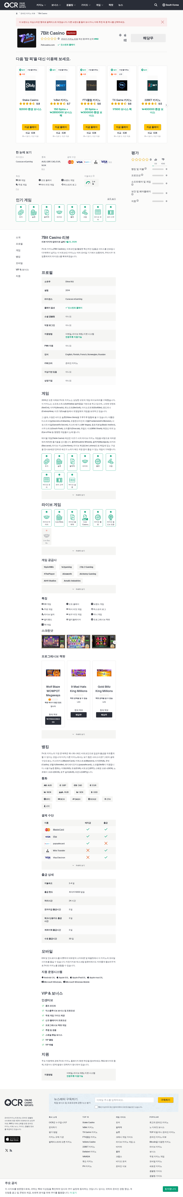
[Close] (162, 22)
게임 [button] (98, 4)
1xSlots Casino (89, 1142)
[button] (79, 495)
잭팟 (111, 4)
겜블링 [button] (70, 4)
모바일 (19, 263)
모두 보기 (111, 199)
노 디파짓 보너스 (157, 1127)
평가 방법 (53, 1132)
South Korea (172, 4)
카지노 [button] (40, 4)
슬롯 (118, 1132)
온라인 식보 (121, 1166)
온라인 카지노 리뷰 (69, 39)
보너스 (153, 1151)
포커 (118, 1122)
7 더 (17, 189)
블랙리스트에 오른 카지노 (60, 1142)
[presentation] (166, 105)
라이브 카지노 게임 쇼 (125, 1142)
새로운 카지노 (156, 1166)
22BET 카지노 (88, 1146)
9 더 (43, 169)
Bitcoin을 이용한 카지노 (160, 1142)
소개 (18, 237)
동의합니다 (170, 1188)
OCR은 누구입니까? (58, 1122)
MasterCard (58, 829)
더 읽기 (73, 1192)
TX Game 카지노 (90, 1132)
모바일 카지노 (156, 1161)
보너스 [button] (55, 4)
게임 (18, 250)
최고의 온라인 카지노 (159, 1122)
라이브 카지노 (156, 1146)
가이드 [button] (85, 4)
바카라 (119, 1146)
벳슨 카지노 (87, 1161)
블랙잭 (119, 1127)
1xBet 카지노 (88, 1127)
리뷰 (33, 132)
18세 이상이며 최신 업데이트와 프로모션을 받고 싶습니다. (120, 1107)
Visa (55, 836)
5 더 (110, 162)
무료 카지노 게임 (157, 1156)
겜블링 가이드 (156, 1171)
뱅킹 (18, 256)
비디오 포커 (121, 1161)
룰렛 (118, 1151)
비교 (28, 132)
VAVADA (86, 1156)
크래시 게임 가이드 (124, 1137)
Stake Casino (88, 1122)
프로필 (19, 243)
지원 (18, 276)
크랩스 (119, 1156)
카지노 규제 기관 (56, 1137)
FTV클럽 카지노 (89, 1137)
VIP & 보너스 (22, 269)
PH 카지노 (87, 1166)
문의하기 (53, 1127)
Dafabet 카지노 (89, 1151)
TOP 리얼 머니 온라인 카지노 (162, 1132)
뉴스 (120, 4)
